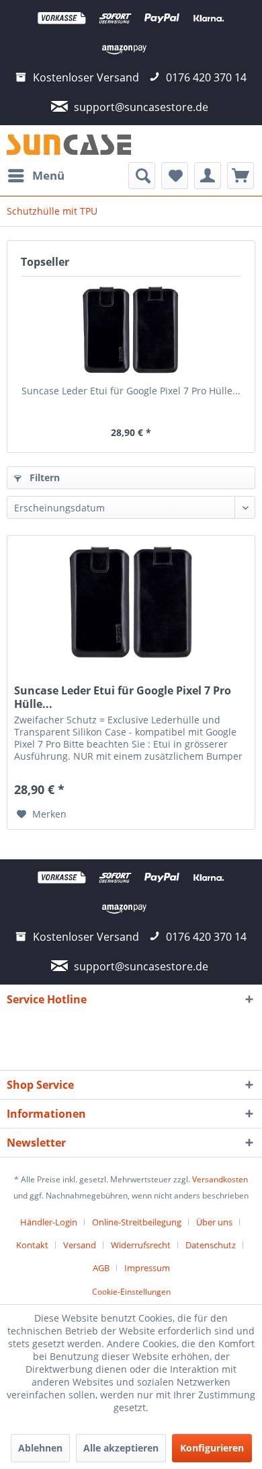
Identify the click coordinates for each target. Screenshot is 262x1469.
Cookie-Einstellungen (131, 1291)
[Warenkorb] (240, 175)
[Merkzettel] (174, 175)
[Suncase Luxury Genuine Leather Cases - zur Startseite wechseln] (69, 143)
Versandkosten (220, 1179)
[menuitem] (35, 175)
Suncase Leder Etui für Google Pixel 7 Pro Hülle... (131, 390)
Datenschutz (210, 1245)
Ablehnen (40, 1447)
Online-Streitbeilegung (136, 1222)
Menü (48, 175)
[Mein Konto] (207, 175)
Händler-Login (48, 1222)
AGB (101, 1268)
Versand (79, 1245)
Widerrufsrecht (141, 1245)
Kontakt (32, 1245)
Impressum (147, 1268)
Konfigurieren (212, 1447)
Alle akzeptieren (121, 1447)
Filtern (43, 477)
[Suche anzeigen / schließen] (141, 175)
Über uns (214, 1222)
